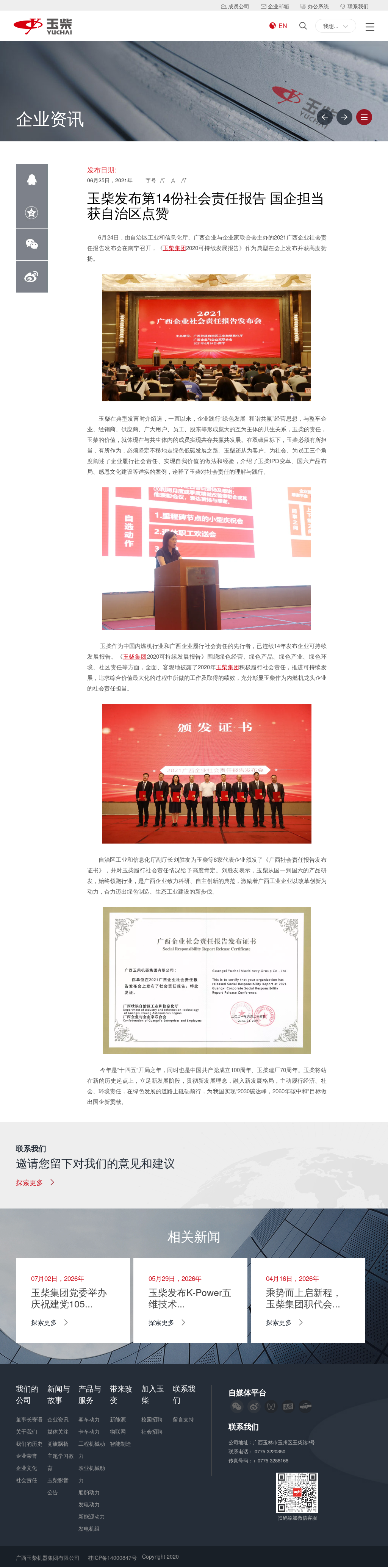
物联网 (118, 1431)
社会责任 (26, 1480)
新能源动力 (91, 1516)
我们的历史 (29, 1443)
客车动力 (89, 1419)
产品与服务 (89, 1394)
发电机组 (89, 1528)
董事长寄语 (29, 1419)
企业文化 (26, 1468)
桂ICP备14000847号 (112, 1557)
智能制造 (120, 1443)
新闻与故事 (58, 1394)
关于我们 (26, 1431)
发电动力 (89, 1504)
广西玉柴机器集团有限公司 (48, 1557)
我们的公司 (27, 1394)
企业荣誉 (26, 1455)
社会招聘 (152, 1431)
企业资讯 (58, 1419)
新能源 (118, 1419)
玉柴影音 (58, 1480)
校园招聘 (152, 1419)
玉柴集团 (174, 248)
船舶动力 (89, 1492)
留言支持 (183, 1419)
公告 (52, 1492)
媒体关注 (58, 1431)
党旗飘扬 (58, 1443)
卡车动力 (89, 1431)
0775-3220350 (271, 1451)
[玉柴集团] (43, 27)
